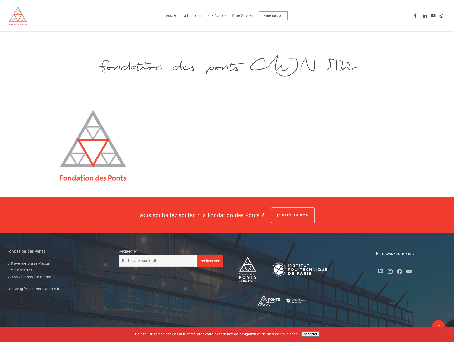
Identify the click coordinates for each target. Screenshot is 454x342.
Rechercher (128, 251)
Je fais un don (293, 215)
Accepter (310, 334)
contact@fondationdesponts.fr (33, 288)
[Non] (447, 334)
